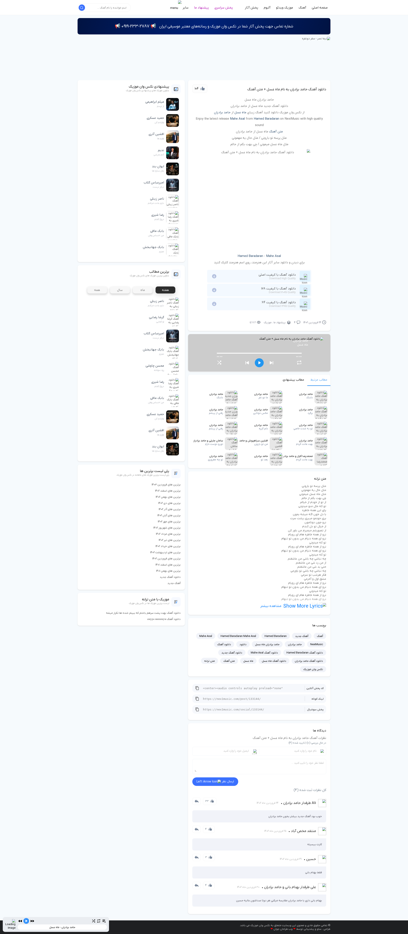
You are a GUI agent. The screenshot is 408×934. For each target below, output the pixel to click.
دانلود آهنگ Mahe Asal (264, 653)
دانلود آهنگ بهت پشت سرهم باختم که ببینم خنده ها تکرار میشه (143, 613)
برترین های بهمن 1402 (168, 497)
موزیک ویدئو (284, 8)
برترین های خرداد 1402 (168, 546)
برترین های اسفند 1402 (168, 491)
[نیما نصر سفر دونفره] (316, 38)
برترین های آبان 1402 (169, 515)
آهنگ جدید (301, 636)
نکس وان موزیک (313, 669)
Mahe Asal (237, 119)
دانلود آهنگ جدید (231, 653)
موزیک (268, 322)
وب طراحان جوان (283, 929)
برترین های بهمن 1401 (168, 571)
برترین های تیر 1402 (170, 540)
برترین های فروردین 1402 (166, 558)
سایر (185, 8)
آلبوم (267, 8)
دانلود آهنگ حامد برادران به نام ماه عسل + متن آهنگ (286, 89)
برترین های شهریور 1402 (167, 528)
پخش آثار (251, 8)
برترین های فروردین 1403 (166, 484)
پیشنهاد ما (201, 8)
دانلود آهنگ (224, 644)
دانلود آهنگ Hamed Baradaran (304, 653)
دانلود (242, 644)
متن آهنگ (276, 131)
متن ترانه (209, 661)
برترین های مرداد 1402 (168, 534)
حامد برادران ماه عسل (267, 644)
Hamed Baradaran (266, 119)
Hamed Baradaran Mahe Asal (238, 636)
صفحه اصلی (320, 8)
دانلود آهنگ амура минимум (164, 619)
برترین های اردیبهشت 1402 (165, 552)
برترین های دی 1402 (169, 503)
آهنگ (302, 8)
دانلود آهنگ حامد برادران (309, 661)
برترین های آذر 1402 (170, 509)
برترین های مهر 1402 (169, 521)
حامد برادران (222, 112)
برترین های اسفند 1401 (168, 565)
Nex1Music (316, 644)
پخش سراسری (223, 8)
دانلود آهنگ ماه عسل (274, 661)
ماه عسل (240, 112)
